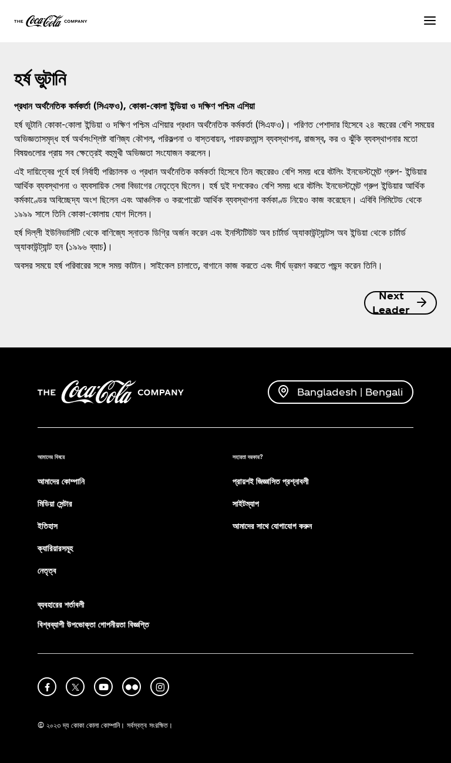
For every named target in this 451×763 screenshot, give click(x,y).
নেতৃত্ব (47, 570)
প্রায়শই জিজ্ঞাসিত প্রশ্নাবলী (271, 481)
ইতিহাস (48, 526)
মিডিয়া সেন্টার (55, 503)
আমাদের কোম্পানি (61, 481)
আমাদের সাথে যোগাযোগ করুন (272, 526)
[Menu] (430, 21)
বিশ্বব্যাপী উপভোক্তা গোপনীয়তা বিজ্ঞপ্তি (93, 624)
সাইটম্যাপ (246, 503)
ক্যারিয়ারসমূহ (55, 548)
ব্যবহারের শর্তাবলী (61, 604)
